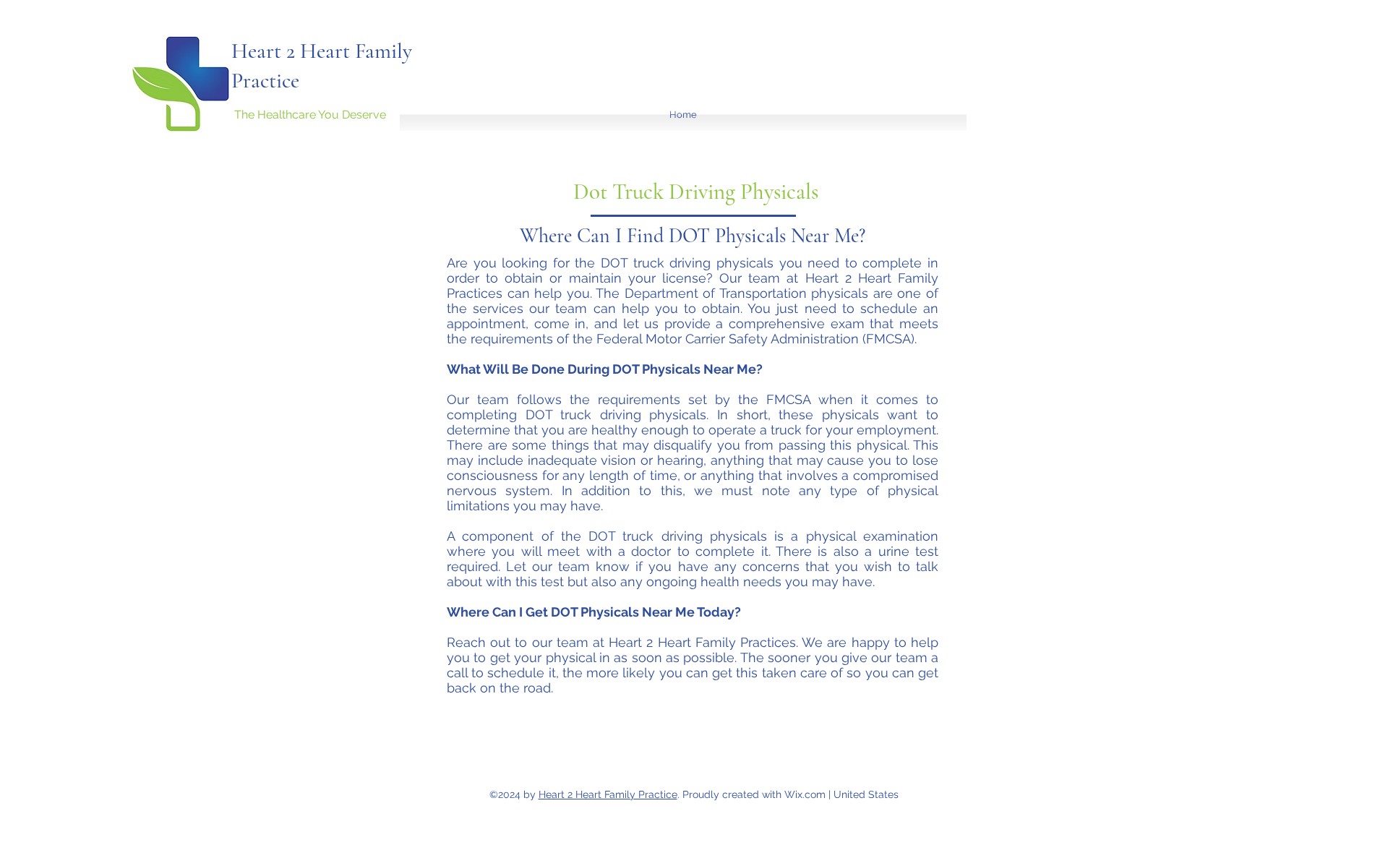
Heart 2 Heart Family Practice (608, 794)
